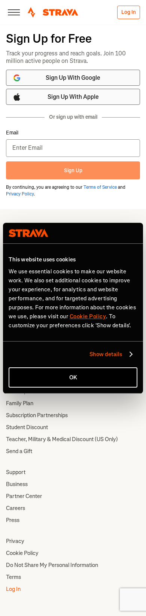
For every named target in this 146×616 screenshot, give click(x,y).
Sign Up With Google (73, 78)
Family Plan (19, 403)
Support (15, 472)
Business (17, 484)
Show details (105, 354)
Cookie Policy (22, 553)
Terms (13, 577)
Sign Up (73, 170)
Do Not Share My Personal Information (52, 565)
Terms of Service (100, 187)
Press (12, 520)
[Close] (14, 12)
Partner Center (24, 496)
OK (73, 377)
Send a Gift (19, 451)
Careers (15, 508)
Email (12, 133)
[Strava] (53, 12)
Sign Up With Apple (73, 97)
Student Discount (27, 427)
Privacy (15, 541)
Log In (128, 12)
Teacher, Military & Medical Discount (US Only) (62, 439)
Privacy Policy (20, 194)
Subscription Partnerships (37, 415)
